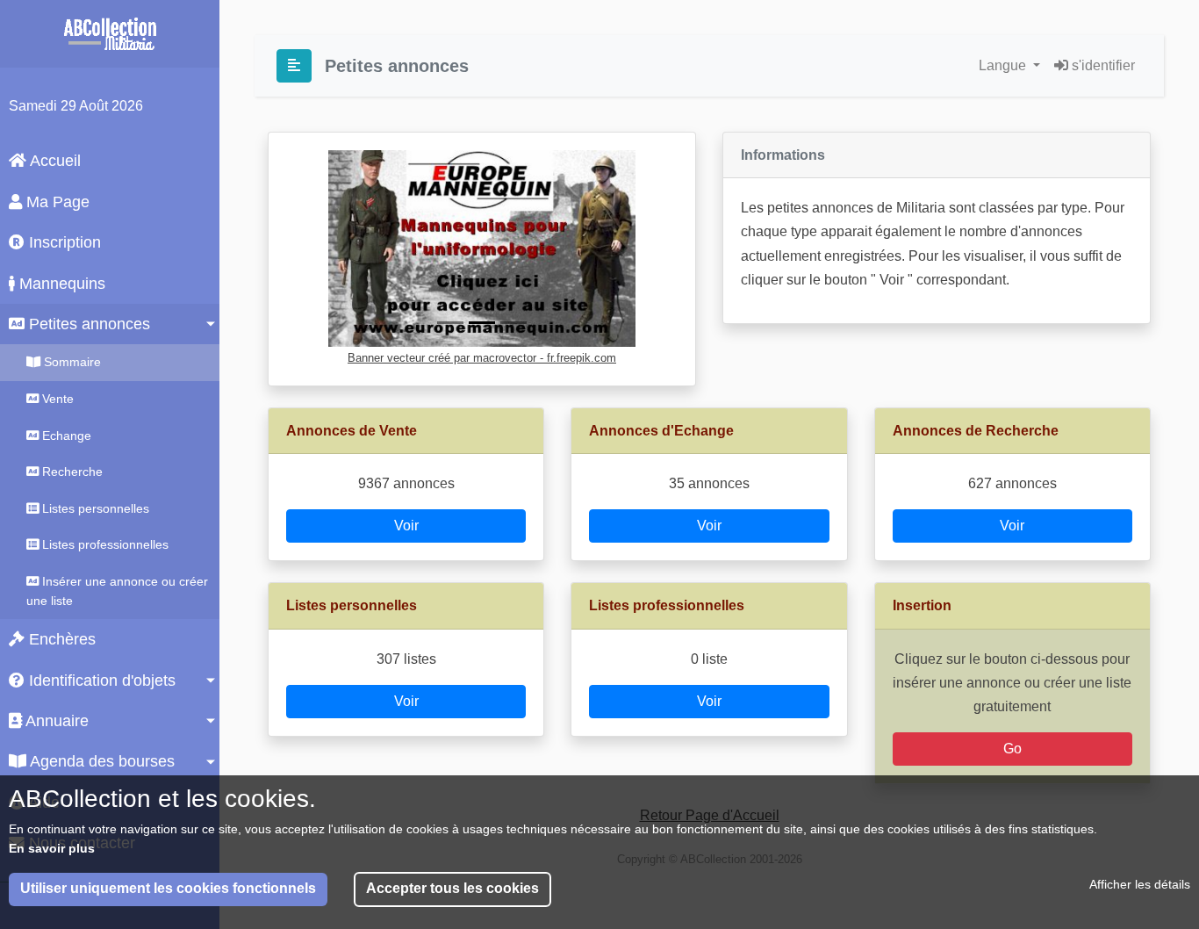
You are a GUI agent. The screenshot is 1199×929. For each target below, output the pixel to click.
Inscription (63, 242)
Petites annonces (87, 324)
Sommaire (70, 362)
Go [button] (1012, 748)
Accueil (53, 160)
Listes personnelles (94, 508)
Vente (56, 399)
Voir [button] (406, 525)
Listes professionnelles (104, 544)
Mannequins (60, 283)
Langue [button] (1004, 65)
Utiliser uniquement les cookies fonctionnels (168, 889)
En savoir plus (52, 848)
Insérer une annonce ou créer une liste (117, 591)
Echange (65, 435)
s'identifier (1101, 65)
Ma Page (56, 202)
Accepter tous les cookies (452, 889)
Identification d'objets (100, 680)
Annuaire (55, 721)
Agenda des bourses (100, 761)
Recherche (71, 471)
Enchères (60, 639)
